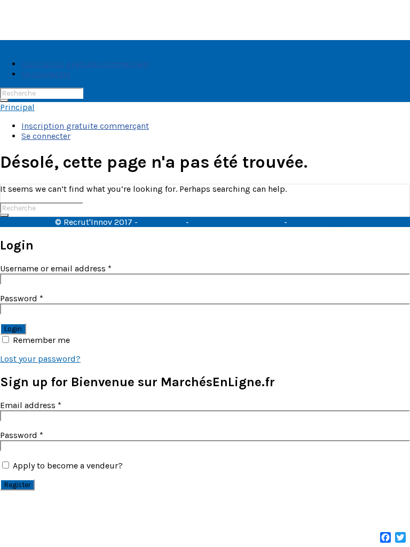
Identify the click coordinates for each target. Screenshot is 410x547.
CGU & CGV (162, 222)
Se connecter (45, 74)
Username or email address (56, 268)
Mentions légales (322, 222)
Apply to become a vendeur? (67, 465)
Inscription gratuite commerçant (85, 64)
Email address (30, 405)
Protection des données (236, 222)
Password (21, 298)
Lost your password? (40, 359)
